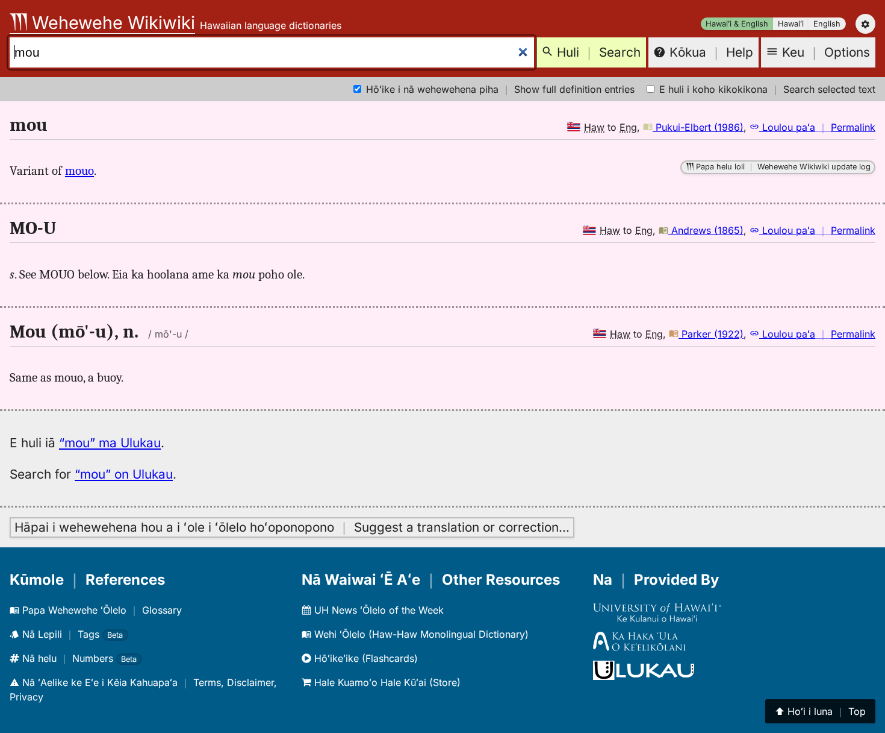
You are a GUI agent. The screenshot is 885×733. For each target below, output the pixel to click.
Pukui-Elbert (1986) (698, 127)
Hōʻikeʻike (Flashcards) (364, 658)
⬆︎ (820, 711)
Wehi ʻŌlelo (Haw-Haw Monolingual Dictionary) (420, 634)
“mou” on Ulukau (124, 474)
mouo (79, 170)
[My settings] (865, 24)
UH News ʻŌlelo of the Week (377, 610)
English (826, 23)
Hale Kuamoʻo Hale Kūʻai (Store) (386, 682)
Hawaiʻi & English (737, 23)
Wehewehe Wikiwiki (111, 22)
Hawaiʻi (791, 23)
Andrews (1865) (706, 230)
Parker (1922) (711, 334)
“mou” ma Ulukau (110, 442)
